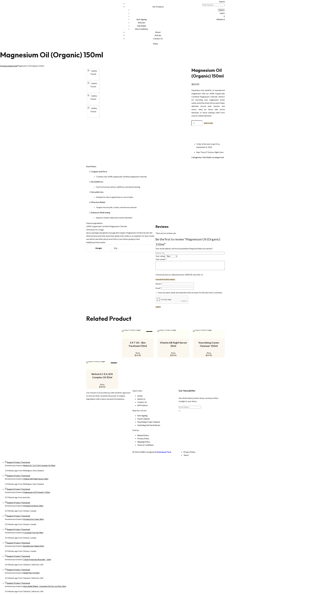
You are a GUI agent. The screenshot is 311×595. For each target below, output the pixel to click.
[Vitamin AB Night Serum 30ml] (173, 331)
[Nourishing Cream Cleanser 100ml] (209, 331)
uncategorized (11, 66)
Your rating (160, 256)
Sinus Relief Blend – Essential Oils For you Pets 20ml (44, 586)
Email (158, 288)
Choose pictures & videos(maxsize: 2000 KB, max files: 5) (179, 274)
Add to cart (208, 123)
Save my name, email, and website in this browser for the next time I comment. (190, 292)
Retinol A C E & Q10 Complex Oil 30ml (102, 375)
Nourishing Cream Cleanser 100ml (209, 344)
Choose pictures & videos (165, 279)
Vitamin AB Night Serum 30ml (173, 344)
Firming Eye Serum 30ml (33, 506)
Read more (173, 337)
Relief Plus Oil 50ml (31, 573)
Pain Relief (206, 157)
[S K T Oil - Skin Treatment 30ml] (138, 331)
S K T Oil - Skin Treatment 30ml (138, 344)
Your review (161, 259)
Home (2, 66)
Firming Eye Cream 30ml (33, 519)
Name (159, 284)
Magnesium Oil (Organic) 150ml (36, 492)
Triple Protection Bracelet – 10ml (37, 559)
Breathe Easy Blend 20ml (33, 546)
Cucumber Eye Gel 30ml (33, 532)
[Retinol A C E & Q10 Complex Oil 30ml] (102, 362)
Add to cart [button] (137, 337)
